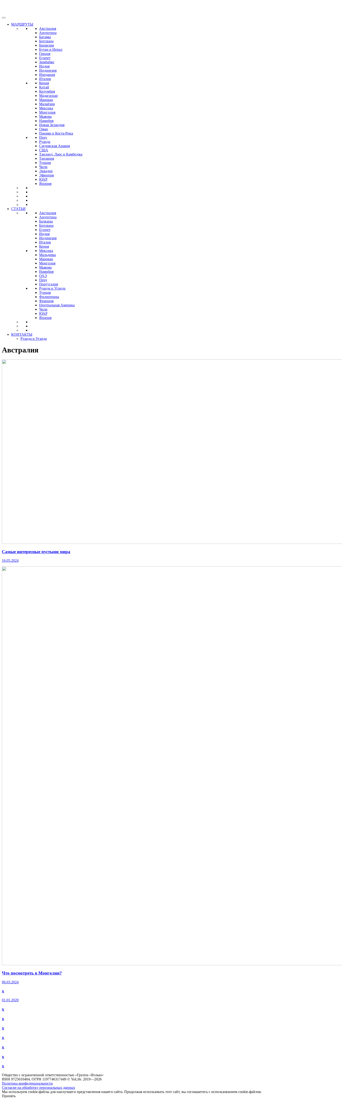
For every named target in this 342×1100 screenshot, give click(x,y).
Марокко (46, 100)
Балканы (46, 221)
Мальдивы (47, 255)
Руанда (44, 142)
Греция (44, 54)
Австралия (47, 28)
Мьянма (45, 116)
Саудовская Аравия (54, 146)
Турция (45, 163)
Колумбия (47, 91)
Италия (45, 79)
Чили (43, 167)
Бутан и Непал (50, 49)
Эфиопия (46, 175)
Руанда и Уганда (52, 288)
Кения (44, 83)
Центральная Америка (57, 305)
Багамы (45, 37)
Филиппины (49, 297)
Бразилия (46, 45)
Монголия (47, 112)
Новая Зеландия (51, 125)
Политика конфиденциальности (27, 1083)
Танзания (46, 158)
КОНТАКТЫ (21, 334)
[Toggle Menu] (4, 17)
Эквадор (46, 171)
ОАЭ (43, 276)
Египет (44, 58)
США (43, 150)
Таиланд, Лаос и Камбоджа (60, 154)
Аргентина (48, 33)
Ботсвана (46, 41)
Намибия (46, 121)
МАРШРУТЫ (22, 24)
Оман (43, 129)
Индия (44, 66)
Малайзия (47, 104)
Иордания (47, 75)
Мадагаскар (48, 96)
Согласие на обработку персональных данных (38, 1088)
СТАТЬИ (18, 209)
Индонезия (48, 70)
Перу (43, 137)
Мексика (46, 108)
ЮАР (43, 179)
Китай (44, 87)
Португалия (48, 284)
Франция (46, 301)
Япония (45, 184)
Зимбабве (46, 62)
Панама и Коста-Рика (56, 133)
